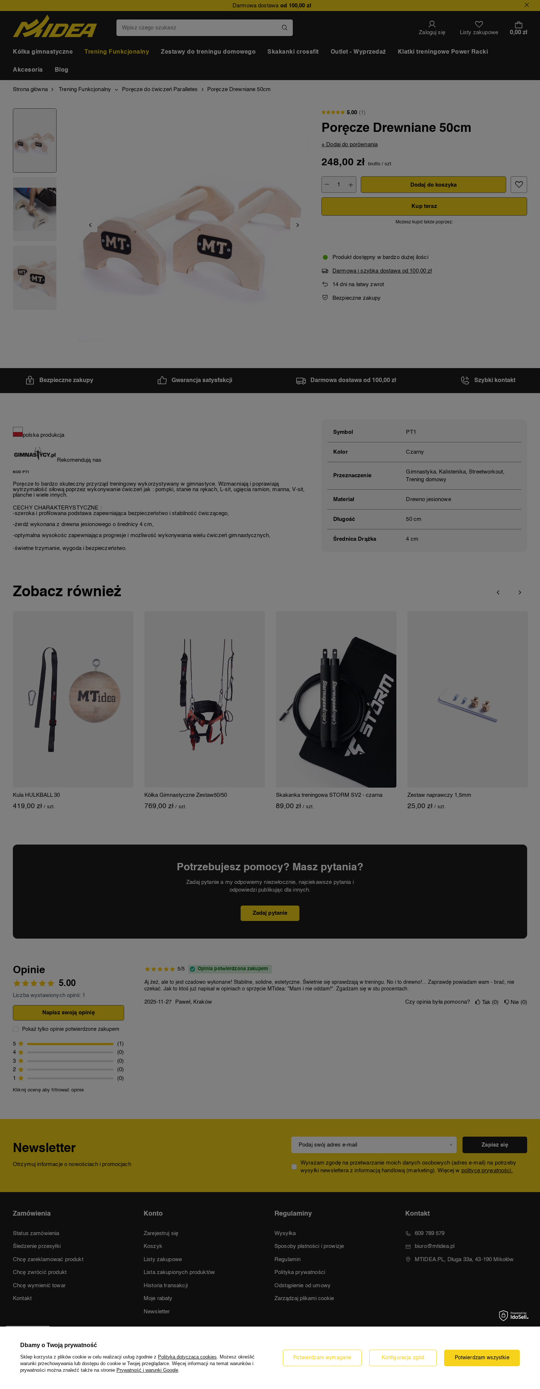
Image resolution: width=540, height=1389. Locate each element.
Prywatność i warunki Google (147, 1370)
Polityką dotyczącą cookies (187, 1357)
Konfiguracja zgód (403, 1357)
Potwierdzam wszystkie (482, 1357)
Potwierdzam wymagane (322, 1357)
